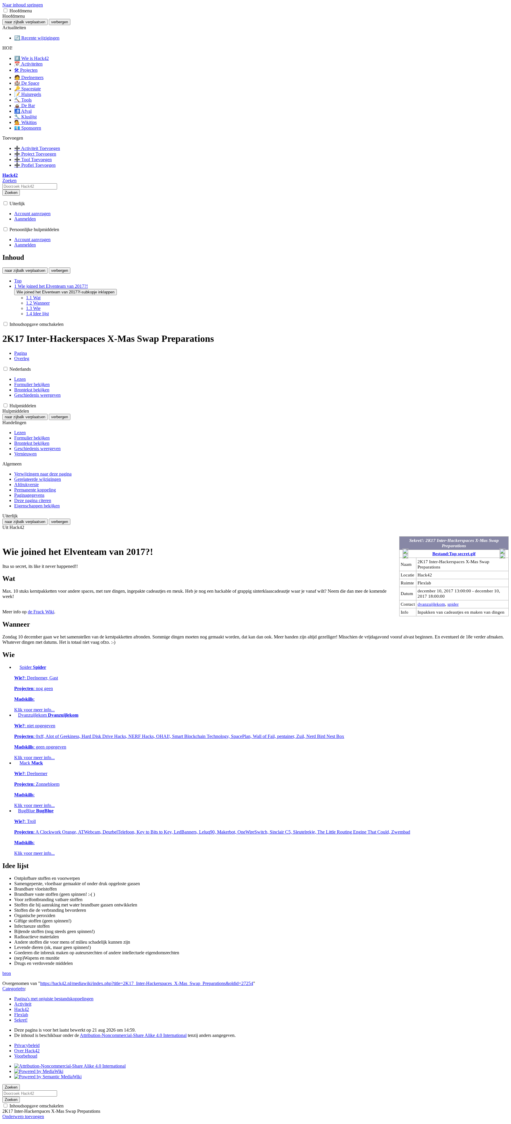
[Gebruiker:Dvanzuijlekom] (15, 715)
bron (6, 973)
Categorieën (13, 988)
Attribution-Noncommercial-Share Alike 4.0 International (133, 1035)
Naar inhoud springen (22, 4)
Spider (36, 688)
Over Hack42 (27, 1050)
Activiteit (22, 1004)
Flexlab (21, 1014)
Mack (36, 784)
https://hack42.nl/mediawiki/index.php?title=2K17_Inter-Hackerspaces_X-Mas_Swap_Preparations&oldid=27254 (146, 983)
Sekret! (21, 1019)
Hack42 (21, 1009)
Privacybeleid (27, 1045)
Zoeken (11, 192)
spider (453, 604)
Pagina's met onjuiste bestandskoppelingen (53, 998)
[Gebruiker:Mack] (16, 762)
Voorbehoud (25, 1055)
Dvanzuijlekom (179, 736)
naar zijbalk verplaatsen (25, 22)
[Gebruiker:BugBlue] (15, 810)
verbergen (59, 22)
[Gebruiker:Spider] (16, 667)
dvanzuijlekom (431, 604)
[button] (5, 10)
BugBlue (212, 832)
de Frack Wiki (41, 611)
